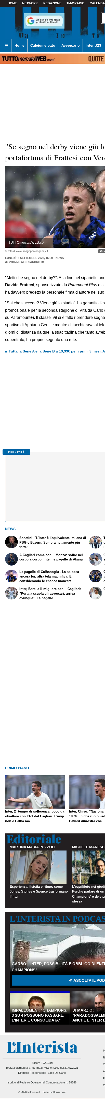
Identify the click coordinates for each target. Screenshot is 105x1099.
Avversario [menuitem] (70, 45)
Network (30, 3)
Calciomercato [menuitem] (42, 45)
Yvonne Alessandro (24, 262)
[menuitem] (6, 45)
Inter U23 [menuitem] (93, 45)
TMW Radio (75, 3)
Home (12, 3)
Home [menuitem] (19, 45)
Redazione (52, 3)
